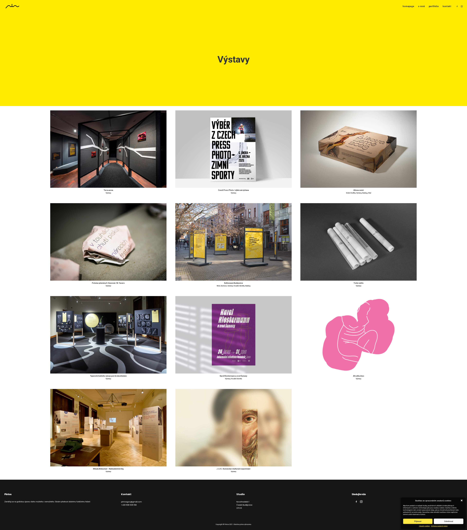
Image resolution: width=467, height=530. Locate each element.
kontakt (447, 6)
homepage (408, 6)
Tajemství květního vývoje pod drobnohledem (108, 376)
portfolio (434, 6)
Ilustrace (224, 286)
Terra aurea (108, 190)
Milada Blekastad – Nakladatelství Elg (108, 469)
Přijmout (417, 521)
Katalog (364, 193)
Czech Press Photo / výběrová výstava (233, 190)
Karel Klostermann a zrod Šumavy (233, 376)
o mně (421, 6)
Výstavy (108, 193)
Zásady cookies (424, 526)
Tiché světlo (359, 283)
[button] (461, 500)
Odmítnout (448, 521)
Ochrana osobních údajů (439, 526)
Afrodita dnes (358, 376)
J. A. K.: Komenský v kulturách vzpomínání (233, 469)
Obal (369, 193)
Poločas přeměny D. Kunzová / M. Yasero (108, 283)
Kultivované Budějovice (233, 283)
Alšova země (358, 190)
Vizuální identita (239, 286)
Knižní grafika (350, 193)
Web (218, 286)
